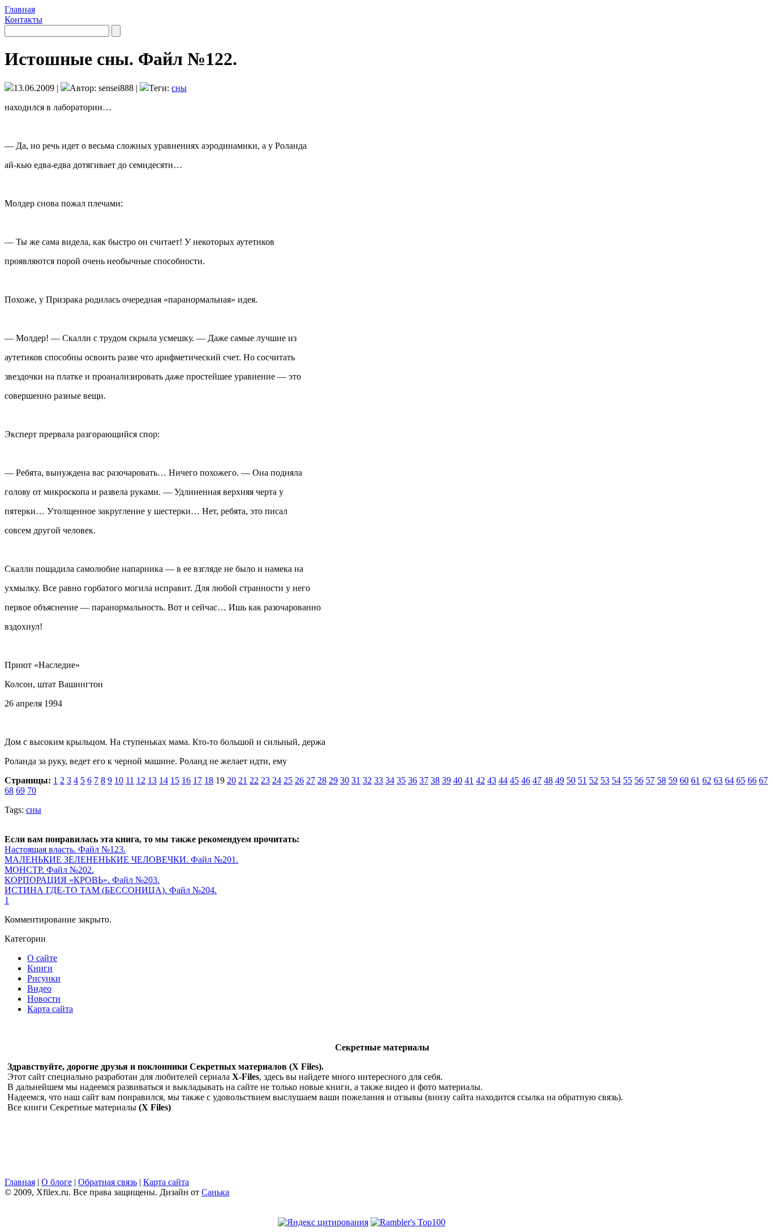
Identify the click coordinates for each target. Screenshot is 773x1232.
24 (276, 780)
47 (537, 780)
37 (423, 780)
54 (616, 780)
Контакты (23, 19)
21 (242, 780)
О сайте (42, 958)
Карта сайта (50, 1009)
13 (152, 780)
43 (491, 780)
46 (525, 780)
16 (186, 780)
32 (367, 780)
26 (299, 780)
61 (695, 780)
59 (672, 780)
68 (9, 790)
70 (31, 790)
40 (457, 780)
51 (582, 780)
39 (446, 780)
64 (729, 780)
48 (548, 780)
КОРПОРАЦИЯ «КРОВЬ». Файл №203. (82, 880)
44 (503, 780)
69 (20, 790)
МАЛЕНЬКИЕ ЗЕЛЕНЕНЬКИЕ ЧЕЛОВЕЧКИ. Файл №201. (121, 859)
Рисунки (44, 978)
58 (661, 780)
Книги (40, 968)
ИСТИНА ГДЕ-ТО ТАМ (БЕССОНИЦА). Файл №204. (111, 890)
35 (401, 780)
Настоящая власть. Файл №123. (65, 849)
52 (593, 780)
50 (571, 780)
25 (288, 780)
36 (412, 780)
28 (322, 780)
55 (627, 780)
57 (650, 780)
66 (752, 780)
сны (179, 88)
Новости (44, 998)
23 (265, 780)
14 (163, 780)
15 (174, 780)
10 (118, 780)
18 (208, 780)
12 (140, 780)
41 (469, 780)
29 (333, 780)
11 (130, 780)
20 (231, 780)
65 (740, 780)
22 (254, 780)
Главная (20, 9)
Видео (39, 988)
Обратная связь (107, 1182)
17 (197, 780)
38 (435, 780)
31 (355, 780)
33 (378, 780)
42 (480, 780)
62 (706, 780)
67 (763, 780)
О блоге (56, 1182)
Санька (215, 1192)
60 (684, 780)
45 (514, 780)
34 (389, 780)
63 (718, 780)
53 (604, 780)
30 (344, 780)
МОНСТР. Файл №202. (49, 870)
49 (559, 780)
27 (310, 780)
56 (638, 780)
